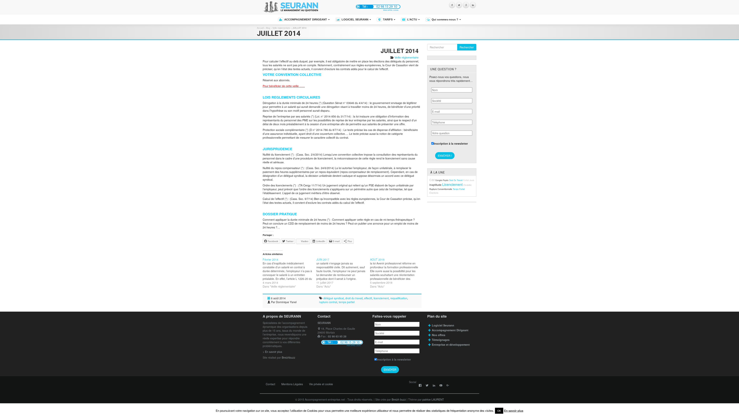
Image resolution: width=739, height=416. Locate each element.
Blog (268, 27)
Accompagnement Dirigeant (450, 330)
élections (433, 192)
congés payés (441, 180)
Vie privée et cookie (321, 384)
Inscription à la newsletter (451, 143)
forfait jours (468, 180)
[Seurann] (305, 7)
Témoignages (441, 340)
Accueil (260, 27)
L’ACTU (412, 19)
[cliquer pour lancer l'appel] (378, 6)
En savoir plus (513, 410)
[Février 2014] (289, 272)
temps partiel (346, 302)
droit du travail (354, 298)
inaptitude (435, 185)
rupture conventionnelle (440, 188)
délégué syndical (333, 298)
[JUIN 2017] (343, 272)
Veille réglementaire (281, 27)
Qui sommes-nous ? (445, 19)
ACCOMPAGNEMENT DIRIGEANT (305, 19)
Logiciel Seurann (443, 325)
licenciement (381, 298)
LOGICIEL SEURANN (355, 19)
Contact (270, 384)
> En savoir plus (272, 352)
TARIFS (387, 19)
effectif (368, 298)
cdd (432, 180)
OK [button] (499, 411)
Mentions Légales (292, 384)
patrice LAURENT (433, 399)
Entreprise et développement (451, 344)
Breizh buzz (399, 399)
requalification (398, 298)
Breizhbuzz (288, 357)
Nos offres (438, 335)
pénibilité (467, 184)
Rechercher (467, 47)
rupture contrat (328, 302)
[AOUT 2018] (397, 272)
